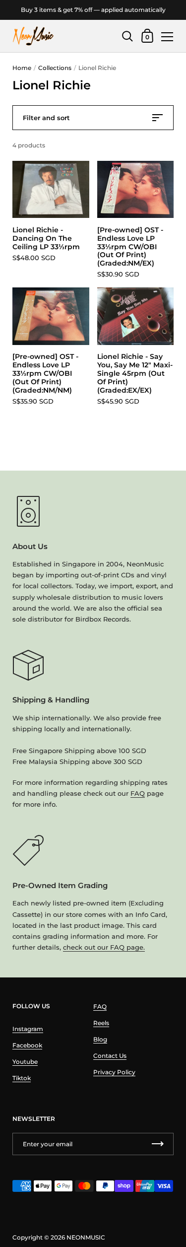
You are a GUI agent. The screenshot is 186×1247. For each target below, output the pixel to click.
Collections (54, 67)
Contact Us (109, 1055)
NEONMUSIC (85, 1237)
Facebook (27, 1045)
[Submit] (158, 1144)
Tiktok (21, 1078)
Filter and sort (46, 118)
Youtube (25, 1061)
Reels (101, 1023)
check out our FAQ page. (104, 947)
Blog (100, 1039)
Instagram (27, 1029)
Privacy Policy (114, 1072)
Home (21, 67)
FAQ (137, 793)
